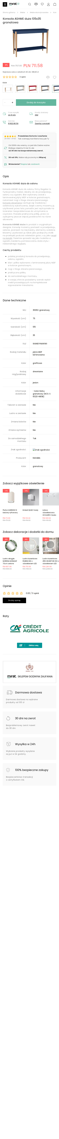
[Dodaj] (12, 102)
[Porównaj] (48, 77)
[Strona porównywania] (36, 4)
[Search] (29, 4)
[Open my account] (48, 4)
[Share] (42, 4)
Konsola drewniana (12, 203)
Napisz (24, 164)
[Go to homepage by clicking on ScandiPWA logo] (14, 5)
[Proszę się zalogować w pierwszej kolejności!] (54, 77)
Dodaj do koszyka (36, 102)
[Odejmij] (5, 102)
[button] (29, 43)
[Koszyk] (54, 4)
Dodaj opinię (14, 600)
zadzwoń (35, 164)
